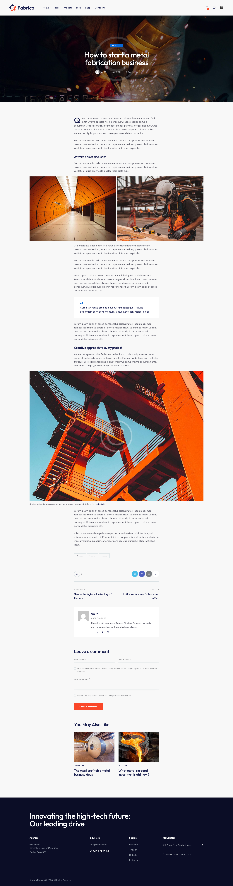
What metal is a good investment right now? (134, 772)
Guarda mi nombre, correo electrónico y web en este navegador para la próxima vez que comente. (117, 669)
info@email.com (98, 844)
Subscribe (201, 845)
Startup (93, 556)
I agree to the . (178, 854)
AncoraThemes (37, 880)
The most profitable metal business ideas (92, 772)
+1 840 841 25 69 (99, 851)
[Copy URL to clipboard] (156, 574)
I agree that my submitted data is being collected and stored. (105, 695)
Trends (104, 556)
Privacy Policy (185, 854)
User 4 (94, 613)
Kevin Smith (100, 504)
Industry (116, 45)
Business (80, 556)
